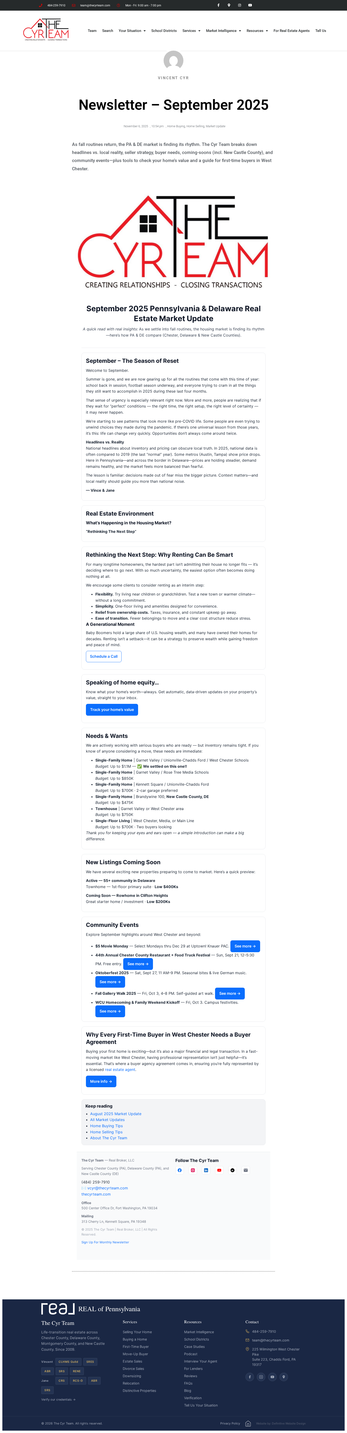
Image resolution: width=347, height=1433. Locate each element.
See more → (245, 946)
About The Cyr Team (108, 1137)
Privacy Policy (230, 1423)
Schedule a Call (104, 656)
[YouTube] (219, 1170)
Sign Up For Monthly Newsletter (105, 1242)
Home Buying (176, 126)
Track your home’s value (112, 709)
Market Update (215, 126)
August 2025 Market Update (115, 1113)
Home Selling (195, 126)
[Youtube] (250, 5)
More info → (101, 1081)
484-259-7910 (264, 1331)
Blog (187, 1391)
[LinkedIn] (206, 1170)
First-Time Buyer (136, 1347)
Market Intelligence (221, 31)
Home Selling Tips (106, 1132)
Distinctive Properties (139, 1391)
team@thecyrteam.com (270, 1340)
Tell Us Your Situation (201, 1405)
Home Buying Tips (106, 1125)
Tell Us (320, 31)
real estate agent (120, 1069)
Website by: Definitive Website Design (281, 1423)
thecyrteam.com (96, 1194)
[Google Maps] (283, 1377)
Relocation (131, 1383)
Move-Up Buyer (135, 1354)
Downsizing (132, 1376)
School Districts (164, 31)
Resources (255, 31)
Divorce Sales (133, 1369)
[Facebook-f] (218, 5)
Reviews (190, 1376)
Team (92, 31)
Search (107, 31)
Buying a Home (135, 1339)
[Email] (245, 1170)
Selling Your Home (137, 1332)
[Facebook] (179, 1170)
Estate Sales (132, 1361)
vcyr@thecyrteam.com (107, 1188)
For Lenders (193, 1369)
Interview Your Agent (200, 1361)
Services (189, 31)
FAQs (188, 1383)
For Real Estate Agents (292, 31)
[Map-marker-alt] (229, 5)
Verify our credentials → (58, 1399)
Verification (193, 1398)
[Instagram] (239, 5)
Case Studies (194, 1347)
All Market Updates (107, 1119)
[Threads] (232, 1170)
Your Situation (130, 31)
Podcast (190, 1354)
